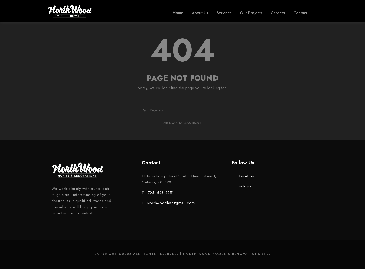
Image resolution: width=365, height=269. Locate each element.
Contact (300, 13)
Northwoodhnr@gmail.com (171, 202)
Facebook (247, 176)
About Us (200, 13)
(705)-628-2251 (160, 192)
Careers (278, 13)
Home (178, 13)
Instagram (246, 186)
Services (224, 13)
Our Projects (251, 13)
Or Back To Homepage (182, 123)
